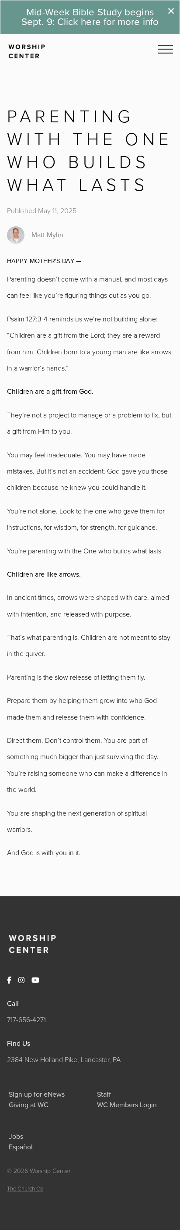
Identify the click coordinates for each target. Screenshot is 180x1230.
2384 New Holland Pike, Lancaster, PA (64, 1059)
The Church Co (25, 1188)
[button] (165, 49)
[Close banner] (171, 12)
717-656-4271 (26, 1019)
